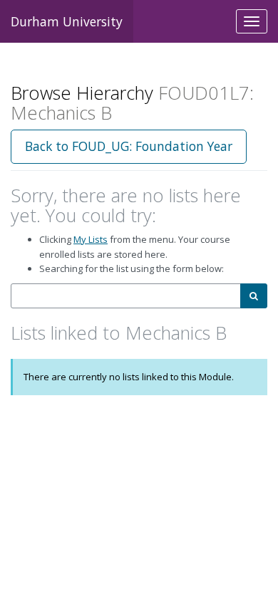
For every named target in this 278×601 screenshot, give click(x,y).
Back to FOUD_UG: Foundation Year (128, 146)
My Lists (90, 239)
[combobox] (126, 295)
